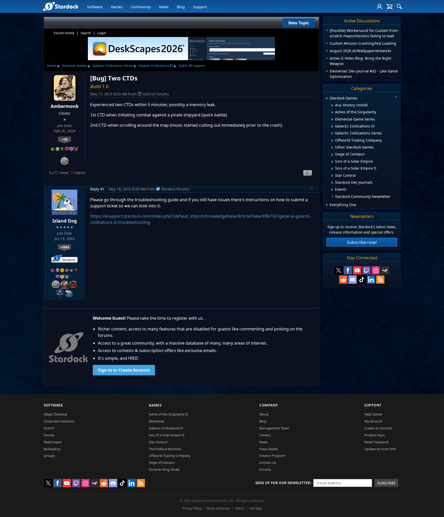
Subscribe (386, 483)
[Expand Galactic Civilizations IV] (332, 126)
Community (141, 6)
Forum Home (64, 33)
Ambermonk (65, 106)
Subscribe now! (362, 242)
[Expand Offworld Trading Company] (332, 140)
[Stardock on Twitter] (338, 270)
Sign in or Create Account (124, 370)
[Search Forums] (399, 6)
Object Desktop (55, 414)
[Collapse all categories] (396, 96)
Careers (265, 435)
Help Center (373, 414)
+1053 (64, 247)
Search (86, 33)
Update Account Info (380, 449)
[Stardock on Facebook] (348, 270)
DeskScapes (53, 442)
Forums (265, 469)
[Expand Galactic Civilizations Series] (332, 133)
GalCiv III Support (192, 65)
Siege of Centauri (162, 462)
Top (312, 189)
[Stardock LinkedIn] (371, 279)
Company (268, 405)
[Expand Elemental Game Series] (332, 119)
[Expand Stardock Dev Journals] (332, 182)
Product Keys (374, 435)
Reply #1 (97, 189)
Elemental (156, 421)
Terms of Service (218, 508)
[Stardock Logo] (60, 6)
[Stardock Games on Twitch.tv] (366, 270)
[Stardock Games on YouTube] (357, 270)
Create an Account (378, 428)
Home (51, 65)
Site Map (255, 508)
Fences (49, 435)
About (264, 414)
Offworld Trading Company (169, 455)
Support (200, 6)
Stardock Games (74, 65)
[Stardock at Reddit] (343, 279)
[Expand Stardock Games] (326, 98)
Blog (181, 6)
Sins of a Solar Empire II (166, 435)
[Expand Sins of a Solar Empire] (332, 161)
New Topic (298, 23)
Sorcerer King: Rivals (164, 469)
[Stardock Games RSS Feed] (380, 279)
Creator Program (272, 455)
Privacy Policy (191, 508)
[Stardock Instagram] (375, 270)
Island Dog (64, 221)
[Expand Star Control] (332, 175)
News (164, 6)
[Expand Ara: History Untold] (332, 105)
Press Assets (268, 449)
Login (101, 33)
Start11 (49, 428)
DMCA (239, 508)
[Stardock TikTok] (361, 279)
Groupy (49, 455)
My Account (373, 421)
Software (95, 6)
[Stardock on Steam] (385, 270)
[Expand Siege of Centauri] (332, 154)
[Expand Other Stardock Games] (332, 147)
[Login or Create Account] (379, 6)
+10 (64, 139)
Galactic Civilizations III (155, 65)
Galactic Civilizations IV (166, 428)
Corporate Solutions (59, 421)
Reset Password (376, 442)
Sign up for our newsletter (282, 482)
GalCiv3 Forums (156, 93)
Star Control (158, 442)
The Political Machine (165, 449)
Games (117, 6)
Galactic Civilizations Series (112, 65)
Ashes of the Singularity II (168, 414)
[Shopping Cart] (389, 6)
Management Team (274, 428)
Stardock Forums (175, 189)
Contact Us (267, 462)
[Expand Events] (332, 189)
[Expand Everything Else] (327, 205)
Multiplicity (52, 449)
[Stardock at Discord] (352, 279)
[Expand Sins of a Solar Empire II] (332, 168)
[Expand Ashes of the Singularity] (332, 112)
